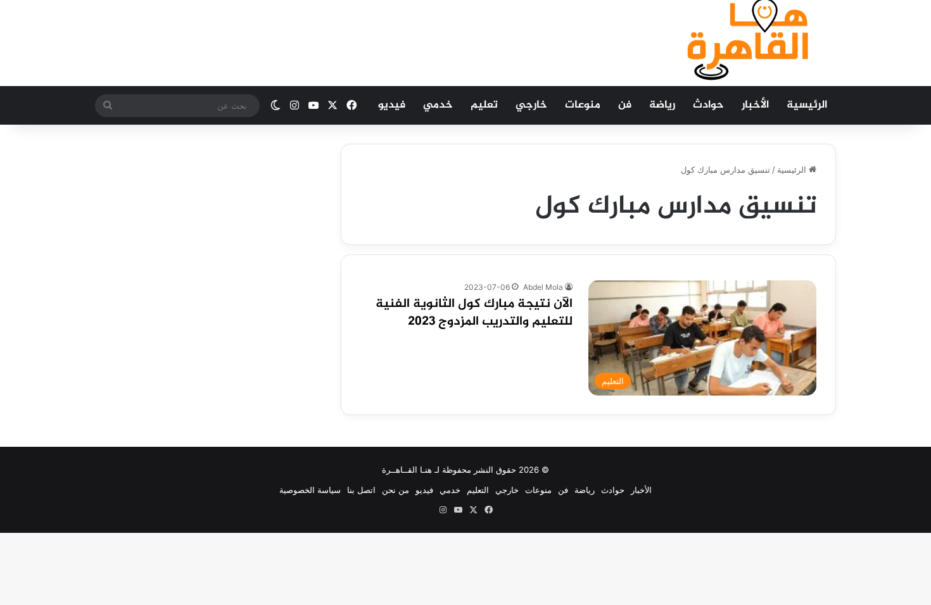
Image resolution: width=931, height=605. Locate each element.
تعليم (484, 105)
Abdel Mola (543, 287)
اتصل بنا (361, 490)
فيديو (391, 105)
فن (624, 105)
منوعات (582, 105)
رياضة (662, 105)
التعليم (478, 490)
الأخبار (755, 105)
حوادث (708, 105)
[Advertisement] (338, 41)
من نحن (395, 490)
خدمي (438, 105)
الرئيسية (807, 105)
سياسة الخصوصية (310, 490)
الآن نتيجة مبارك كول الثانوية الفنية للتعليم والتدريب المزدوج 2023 (474, 313)
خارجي (531, 105)
